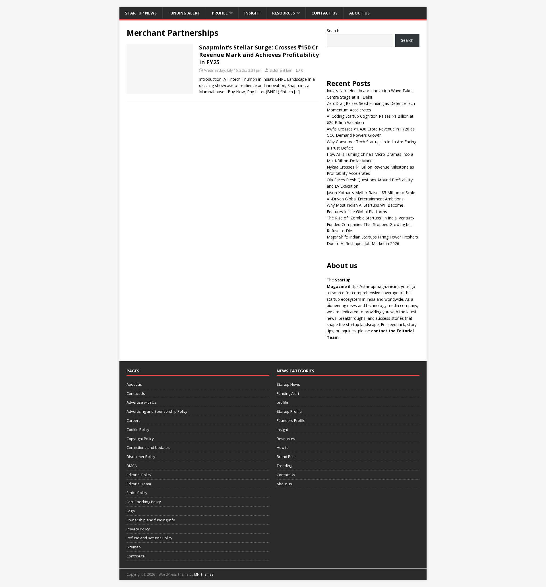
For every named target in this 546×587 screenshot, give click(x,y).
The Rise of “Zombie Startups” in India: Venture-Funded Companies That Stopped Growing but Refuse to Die (370, 224)
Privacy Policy (138, 529)
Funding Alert (184, 13)
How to (283, 447)
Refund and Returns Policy (149, 537)
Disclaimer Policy (141, 456)
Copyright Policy (140, 438)
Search (333, 30)
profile (220, 13)
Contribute (136, 556)
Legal (131, 510)
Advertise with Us (141, 402)
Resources (283, 13)
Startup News (141, 13)
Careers (133, 420)
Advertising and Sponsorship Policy (157, 411)
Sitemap (134, 546)
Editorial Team (139, 483)
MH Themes (203, 574)
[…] (297, 91)
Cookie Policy (138, 429)
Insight (252, 13)
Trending (284, 465)
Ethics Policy (137, 492)
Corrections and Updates (148, 447)
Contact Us (324, 13)
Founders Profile (291, 420)
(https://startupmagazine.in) (373, 286)
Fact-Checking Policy (144, 501)
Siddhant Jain (281, 70)
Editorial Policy (139, 474)
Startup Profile (289, 411)
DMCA (132, 465)
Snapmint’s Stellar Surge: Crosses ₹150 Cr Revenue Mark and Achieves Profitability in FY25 (259, 54)
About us (359, 13)
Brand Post (286, 456)
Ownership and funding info (151, 519)
